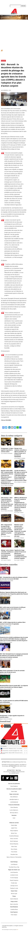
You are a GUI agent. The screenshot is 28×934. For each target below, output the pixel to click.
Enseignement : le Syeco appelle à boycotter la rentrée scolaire (7, 450)
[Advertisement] (14, 34)
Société (3, 60)
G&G (17, 929)
